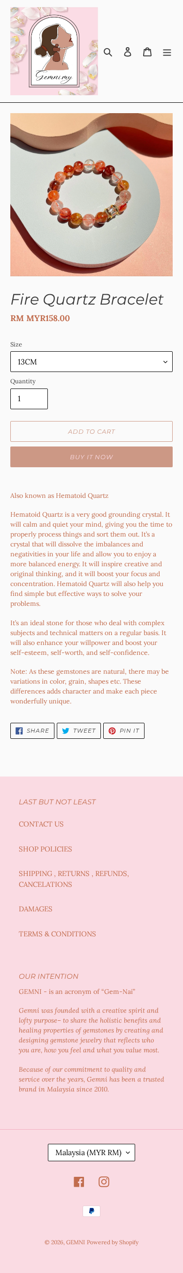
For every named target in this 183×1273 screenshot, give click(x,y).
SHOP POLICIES (45, 848)
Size (16, 344)
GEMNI (75, 1242)
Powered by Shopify (112, 1242)
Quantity (23, 381)
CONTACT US (41, 823)
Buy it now (91, 457)
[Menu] (167, 51)
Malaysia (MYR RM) (88, 1152)
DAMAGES (36, 908)
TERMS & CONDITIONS (57, 933)
